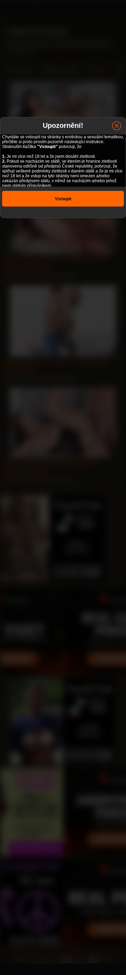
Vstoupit (63, 198)
